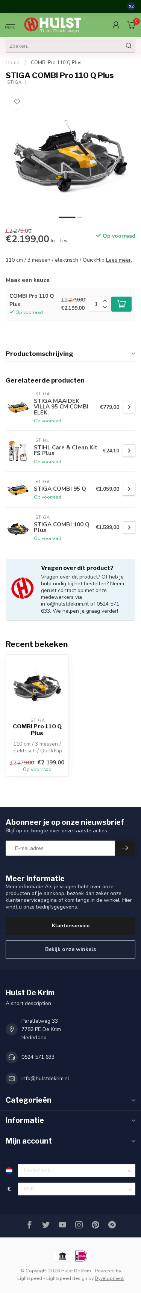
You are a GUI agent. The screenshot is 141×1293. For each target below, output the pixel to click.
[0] (131, 24)
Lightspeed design (66, 1278)
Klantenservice (70, 925)
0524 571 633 (38, 1057)
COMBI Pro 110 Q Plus (56, 62)
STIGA (14, 82)
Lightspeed (29, 1278)
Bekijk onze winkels (70, 949)
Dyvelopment (109, 1278)
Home (13, 62)
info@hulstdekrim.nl (45, 1078)
